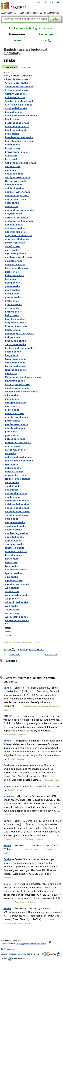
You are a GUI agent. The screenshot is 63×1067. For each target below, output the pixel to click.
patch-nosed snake (16, 424)
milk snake (11, 395)
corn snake (11, 206)
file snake (11, 279)
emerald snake (13, 260)
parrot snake (12, 420)
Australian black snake (18, 104)
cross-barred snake (16, 217)
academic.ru (13, 5)
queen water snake (16, 449)
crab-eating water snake (19, 210)
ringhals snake (14, 471)
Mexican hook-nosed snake (21, 391)
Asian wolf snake (15, 97)
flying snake (12, 282)
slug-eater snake (15, 522)
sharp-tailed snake (16, 493)
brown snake (12, 148)
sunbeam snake (14, 544)
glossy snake (13, 297)
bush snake (12, 159)
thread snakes (13, 555)
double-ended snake (17, 239)
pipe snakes (12, 435)
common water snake (17, 191)
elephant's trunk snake (18, 257)
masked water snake (17, 388)
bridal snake (12, 144)
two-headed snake (16, 569)
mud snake (11, 406)
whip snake (12, 598)
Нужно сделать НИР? (31, 649)
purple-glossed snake (18, 442)
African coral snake (16, 82)
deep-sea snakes (15, 228)
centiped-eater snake (17, 177)
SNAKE (8, 716)
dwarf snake (12, 246)
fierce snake (12, 271)
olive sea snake (14, 413)
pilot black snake (15, 428)
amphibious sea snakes (19, 86)
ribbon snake (13, 467)
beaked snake (13, 112)
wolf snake (11, 606)
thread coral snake (16, 551)
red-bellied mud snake (18, 457)
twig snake (11, 566)
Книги (17, 40)
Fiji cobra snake (14, 275)
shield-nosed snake (17, 500)
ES (51, 2)
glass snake (12, 293)
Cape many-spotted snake (20, 162)
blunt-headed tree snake (19, 141)
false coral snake (15, 264)
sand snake (12, 482)
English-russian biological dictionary (31, 28)
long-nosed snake (16, 369)
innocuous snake (15, 340)
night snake (12, 409)
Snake (7, 687)
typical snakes (13, 573)
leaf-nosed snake (15, 366)
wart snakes (12, 587)
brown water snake (16, 151)
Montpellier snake (15, 402)
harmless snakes (15, 319)
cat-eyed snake (14, 173)
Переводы (46, 34)
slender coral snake (17, 515)
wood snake (12, 609)
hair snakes (12, 315)
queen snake (12, 446)
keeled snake (13, 351)
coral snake (12, 202)
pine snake (11, 431)
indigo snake (13, 337)
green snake (12, 308)
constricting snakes (17, 195)
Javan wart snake (15, 344)
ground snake (13, 311)
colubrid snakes (14, 188)
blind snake (12, 133)
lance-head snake (15, 359)
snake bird (51, 654)
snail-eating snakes (17, 533)
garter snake (12, 286)
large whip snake (15, 362)
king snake (11, 355)
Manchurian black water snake (23, 377)
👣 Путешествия (8, 949)
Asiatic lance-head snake (20, 101)
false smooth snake (17, 268)
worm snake (12, 613)
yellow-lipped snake (17, 620)
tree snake (11, 562)
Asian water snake (16, 93)
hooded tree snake (16, 326)
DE (45, 2)
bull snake (11, 155)
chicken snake (13, 184)
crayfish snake (14, 213)
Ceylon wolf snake (16, 181)
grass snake (12, 300)
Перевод (25, 67)
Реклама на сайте (38, 943)
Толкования (17, 34)
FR (58, 2)
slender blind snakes (17, 511)
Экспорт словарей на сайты (13, 954)
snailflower (14, 654)
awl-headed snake (16, 108)
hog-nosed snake (15, 322)
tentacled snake (14, 547)
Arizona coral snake (17, 90)
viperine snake (14, 580)
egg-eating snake (15, 253)
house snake (12, 329)
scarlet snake (13, 486)
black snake (12, 119)
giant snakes (12, 289)
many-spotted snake (17, 384)
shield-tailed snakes (17, 504)
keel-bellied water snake (19, 348)
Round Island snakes (17, 478)
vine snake (11, 576)
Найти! (55, 19)
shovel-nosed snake (17, 507)
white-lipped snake (16, 602)
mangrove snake (15, 380)
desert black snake (16, 231)
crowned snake (14, 224)
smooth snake (13, 529)
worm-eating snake (16, 616)
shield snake (12, 497)
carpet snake (12, 166)
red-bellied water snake (19, 460)
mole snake (12, 398)
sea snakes (12, 489)
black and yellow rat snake (21, 115)
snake (7, 786)
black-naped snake (16, 130)
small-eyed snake (15, 526)
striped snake (13, 540)
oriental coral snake (17, 417)
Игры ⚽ (45, 40)
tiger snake (11, 558)
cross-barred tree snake (19, 220)
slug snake (11, 518)
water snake (12, 591)
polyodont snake (15, 438)
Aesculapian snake (17, 79)
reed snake (11, 464)
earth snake (12, 250)
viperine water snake (17, 584)
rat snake (10, 453)
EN (38, 2)
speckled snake (14, 536)
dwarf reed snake (15, 242)
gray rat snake (13, 304)
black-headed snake (17, 126)
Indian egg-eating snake (19, 333)
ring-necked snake (16, 475)
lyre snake (11, 373)
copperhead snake (16, 199)
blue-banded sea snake (19, 137)
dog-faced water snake (18, 235)
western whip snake (17, 595)
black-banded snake (17, 122)
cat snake (11, 170)
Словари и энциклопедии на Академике (30, 13)
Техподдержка (22, 943)
